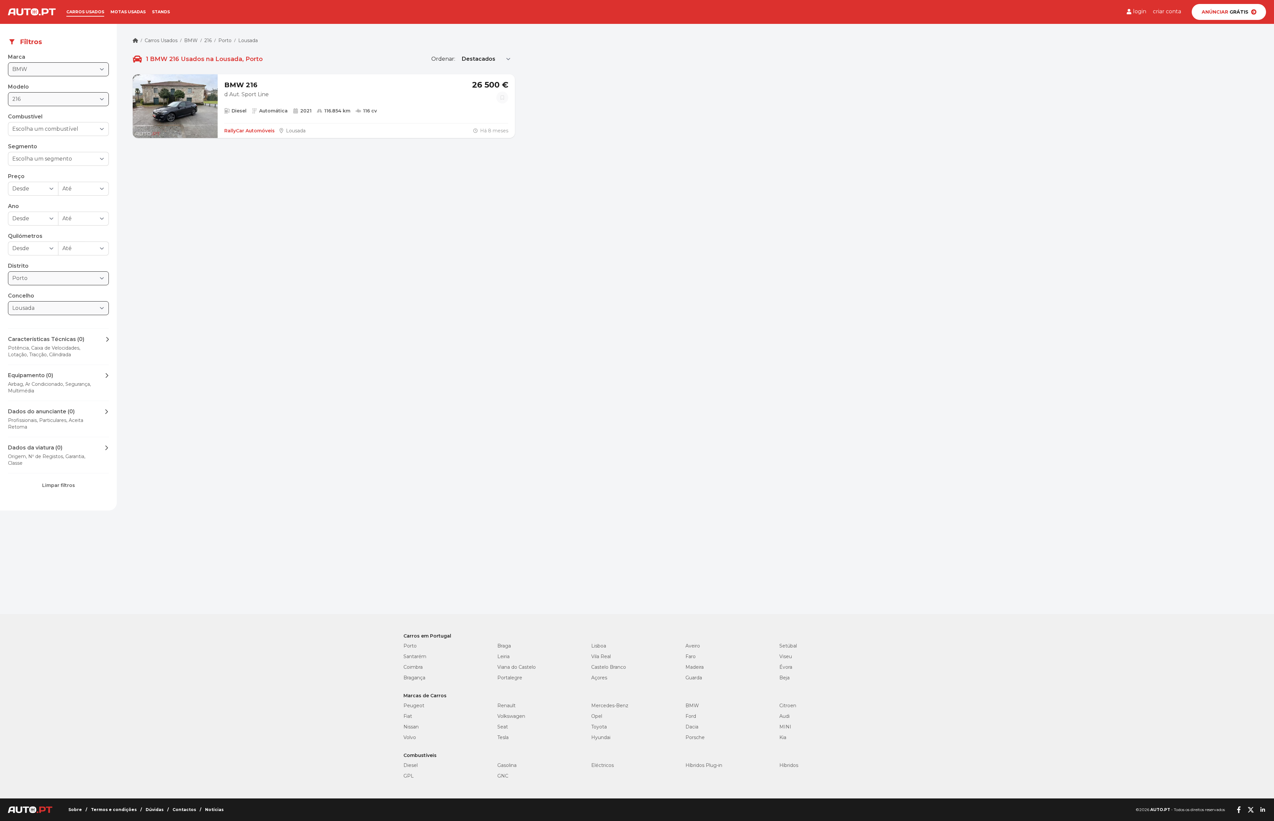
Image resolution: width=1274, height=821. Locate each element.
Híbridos (788, 765)
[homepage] (135, 40)
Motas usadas (128, 11)
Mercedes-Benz (609, 706)
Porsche (695, 737)
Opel (596, 716)
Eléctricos (602, 765)
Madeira (694, 667)
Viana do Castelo (516, 667)
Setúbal (788, 646)
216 (208, 40)
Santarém (414, 656)
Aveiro (692, 646)
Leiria (503, 656)
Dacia (691, 727)
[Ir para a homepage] (32, 12)
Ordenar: (443, 59)
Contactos (184, 809)
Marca (16, 57)
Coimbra (413, 667)
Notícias (214, 809)
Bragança (414, 678)
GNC (502, 776)
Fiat (407, 716)
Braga (504, 646)
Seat (502, 727)
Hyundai (600, 737)
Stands (161, 11)
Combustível (25, 116)
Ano (13, 206)
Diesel (410, 765)
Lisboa (598, 646)
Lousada (248, 40)
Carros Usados (161, 40)
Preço (16, 176)
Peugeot (413, 706)
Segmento (22, 146)
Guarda (693, 678)
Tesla (503, 737)
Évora (785, 667)
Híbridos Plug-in (703, 765)
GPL (408, 776)
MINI (785, 727)
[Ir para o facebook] (1239, 809)
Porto (225, 40)
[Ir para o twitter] (1250, 809)
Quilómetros (25, 236)
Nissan (411, 727)
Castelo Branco (608, 667)
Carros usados (85, 11)
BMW (191, 40)
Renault (506, 706)
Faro (690, 656)
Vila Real (601, 656)
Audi (784, 716)
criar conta (1167, 11)
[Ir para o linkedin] (1262, 809)
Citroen (787, 706)
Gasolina (507, 765)
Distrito (18, 266)
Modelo (18, 87)
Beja (784, 678)
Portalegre (509, 678)
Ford (690, 716)
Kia (782, 737)
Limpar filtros (58, 485)
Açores (599, 678)
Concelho (21, 296)
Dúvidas (155, 809)
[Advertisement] (58, 567)
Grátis (1225, 12)
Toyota (599, 727)
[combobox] (53, 129)
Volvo (409, 737)
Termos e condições (114, 809)
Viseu (785, 656)
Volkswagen (511, 716)
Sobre (75, 809)
